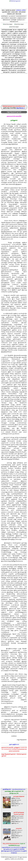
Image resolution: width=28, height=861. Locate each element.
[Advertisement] (14, 90)
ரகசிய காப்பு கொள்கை (17, 859)
